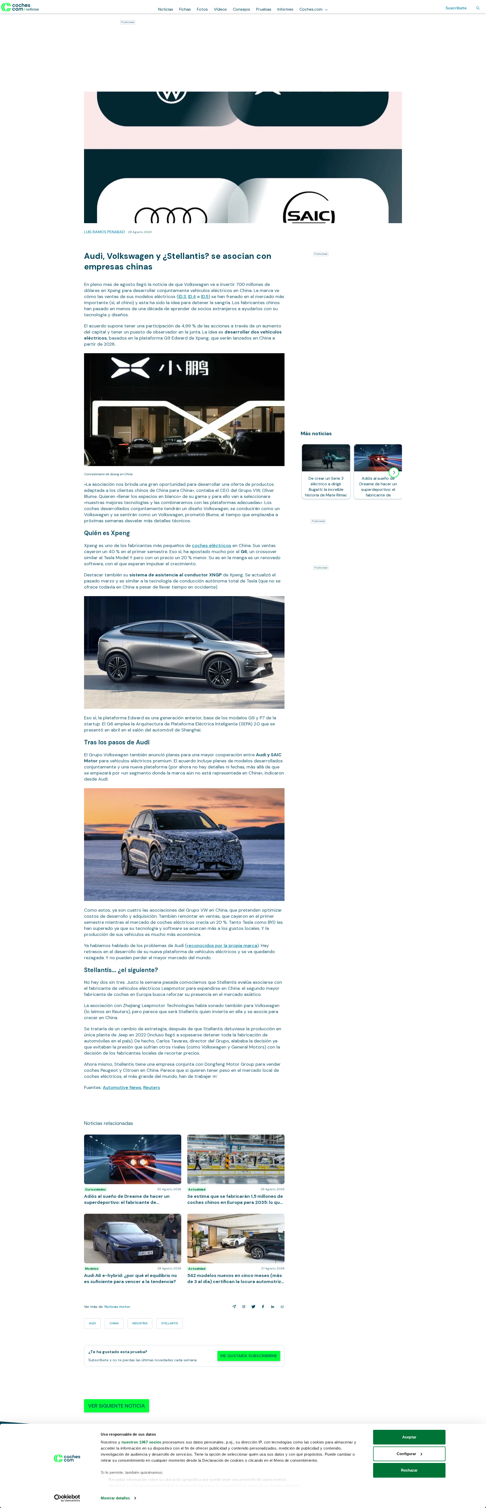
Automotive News (122, 1087)
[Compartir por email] (233, 1306)
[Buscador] (478, 8)
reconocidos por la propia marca (222, 945)
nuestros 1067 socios (141, 1442)
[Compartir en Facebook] (262, 1306)
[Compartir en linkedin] (271, 1306)
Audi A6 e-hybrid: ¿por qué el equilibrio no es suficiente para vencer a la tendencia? (125, 1219)
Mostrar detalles (115, 1498)
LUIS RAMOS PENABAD (104, 232)
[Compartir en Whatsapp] (281, 1306)
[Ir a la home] (20, 7)
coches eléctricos (211, 545)
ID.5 (205, 297)
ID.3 (182, 297)
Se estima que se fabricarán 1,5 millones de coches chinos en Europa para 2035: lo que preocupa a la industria (233, 1142)
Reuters (151, 1087)
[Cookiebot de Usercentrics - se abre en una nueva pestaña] (67, 1498)
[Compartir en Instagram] (242, 1306)
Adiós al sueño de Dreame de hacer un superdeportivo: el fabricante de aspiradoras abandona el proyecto (125, 1142)
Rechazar (409, 1470)
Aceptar (409, 1437)
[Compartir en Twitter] (252, 1306)
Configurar (406, 1454)
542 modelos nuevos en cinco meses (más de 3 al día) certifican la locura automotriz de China (233, 1219)
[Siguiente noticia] (394, 472)
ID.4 (192, 297)
